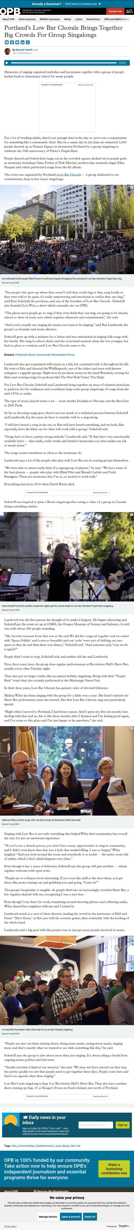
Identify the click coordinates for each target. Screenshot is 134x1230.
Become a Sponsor (86, 85)
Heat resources (27, 19)
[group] (67, 63)
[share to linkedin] (22, 42)
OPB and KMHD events (116, 19)
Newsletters (93, 19)
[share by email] (6, 42)
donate (115, 11)
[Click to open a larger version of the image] (131, 188)
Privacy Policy (10, 1226)
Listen (78, 19)
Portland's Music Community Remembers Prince (45, 354)
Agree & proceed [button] (71, 1216)
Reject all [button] (90, 1216)
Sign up (122, 1125)
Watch (67, 19)
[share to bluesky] (17, 42)
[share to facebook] (12, 42)
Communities (26, 1146)
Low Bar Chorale (69, 175)
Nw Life (75, 1146)
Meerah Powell (24, 49)
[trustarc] (123, 1226)
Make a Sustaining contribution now (114, 1169)
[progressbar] (64, 63)
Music (66, 1146)
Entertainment (44, 1146)
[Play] (7, 63)
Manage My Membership (53, 1191)
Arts (14, 1146)
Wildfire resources (50, 19)
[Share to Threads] (27, 42)
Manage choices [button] (48, 1216)
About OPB (8, 19)
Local (57, 1146)
